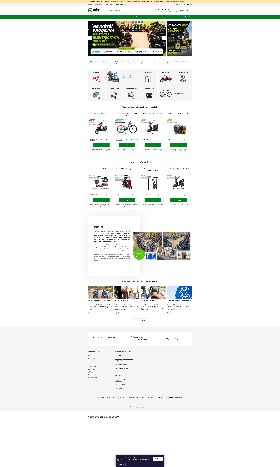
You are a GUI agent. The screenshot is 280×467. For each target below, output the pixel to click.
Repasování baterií (119, 388)
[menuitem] (92, 17)
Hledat (153, 10)
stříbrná (98, 188)
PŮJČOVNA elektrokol (120, 384)
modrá (107, 188)
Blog (111, 4)
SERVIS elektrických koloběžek (122, 368)
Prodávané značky (92, 377)
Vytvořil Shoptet (141, 407)
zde (118, 461)
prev (89, 134)
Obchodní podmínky (93, 369)
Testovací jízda (118, 375)
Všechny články (140, 320)
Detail (127, 145)
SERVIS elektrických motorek (121, 364)
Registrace (188, 4)
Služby (106, 4)
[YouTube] (180, 339)
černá (152, 133)
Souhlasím (158, 459)
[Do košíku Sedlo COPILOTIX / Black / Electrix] (178, 145)
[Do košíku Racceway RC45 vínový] (101, 145)
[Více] (187, 17)
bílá (94, 188)
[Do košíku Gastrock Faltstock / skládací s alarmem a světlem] (153, 200)
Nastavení (121, 464)
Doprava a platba (98, 4)
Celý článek (91, 313)
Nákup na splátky (119, 4)
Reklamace (90, 372)
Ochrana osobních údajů (94, 374)
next (191, 134)
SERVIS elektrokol (119, 355)
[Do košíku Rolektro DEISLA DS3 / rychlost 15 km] (127, 200)
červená (157, 133)
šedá (148, 133)
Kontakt (90, 4)
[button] (90, 38)
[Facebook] (176, 339)
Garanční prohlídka (119, 372)
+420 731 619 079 (166, 9)
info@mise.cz (137, 337)
